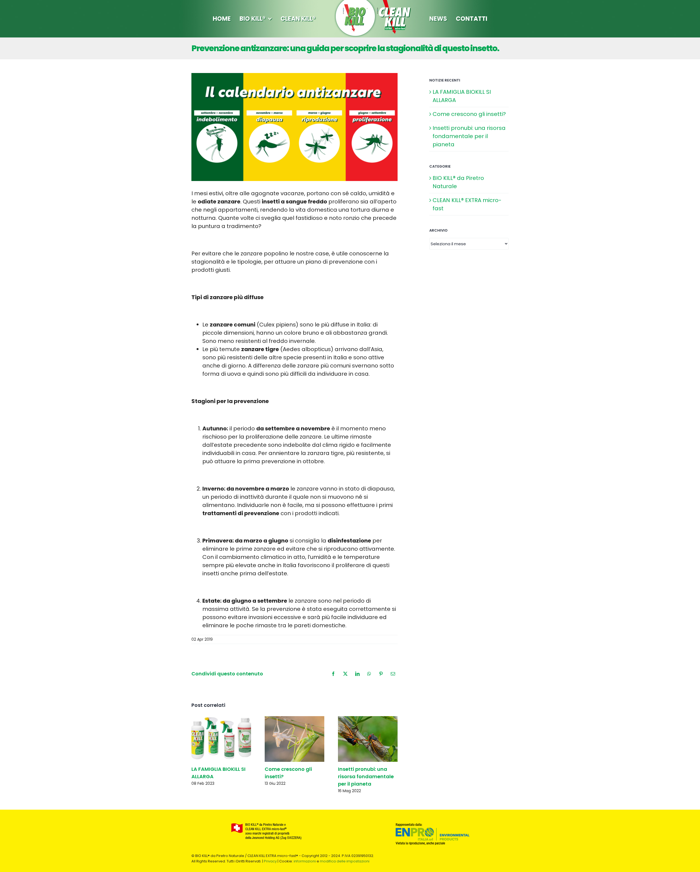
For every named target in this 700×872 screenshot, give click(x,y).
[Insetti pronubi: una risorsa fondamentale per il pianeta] (368, 739)
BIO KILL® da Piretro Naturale (458, 182)
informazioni (305, 861)
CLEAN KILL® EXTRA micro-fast (467, 204)
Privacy (270, 861)
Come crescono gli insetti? (469, 114)
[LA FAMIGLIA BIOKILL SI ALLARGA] (221, 739)
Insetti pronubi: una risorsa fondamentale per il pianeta (366, 776)
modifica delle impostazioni (344, 861)
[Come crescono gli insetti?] (294, 739)
